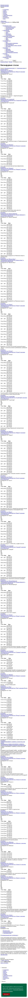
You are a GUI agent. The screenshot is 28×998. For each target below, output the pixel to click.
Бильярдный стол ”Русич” (6, 477)
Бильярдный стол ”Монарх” (7, 674)
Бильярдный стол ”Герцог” (7, 304)
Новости (5, 11)
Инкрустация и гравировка (12, 43)
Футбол (7, 54)
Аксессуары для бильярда (9, 36)
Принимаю (6, 994)
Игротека (5, 53)
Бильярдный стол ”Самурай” (7, 545)
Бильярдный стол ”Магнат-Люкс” (8, 259)
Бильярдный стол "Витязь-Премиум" (9, 581)
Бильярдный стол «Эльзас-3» (7, 863)
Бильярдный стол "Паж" (6, 687)
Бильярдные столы (7, 25)
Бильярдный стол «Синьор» (7, 757)
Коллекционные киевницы (12, 52)
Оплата (4, 13)
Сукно (7, 58)
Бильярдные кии (6, 40)
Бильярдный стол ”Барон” (6, 512)
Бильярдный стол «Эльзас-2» (7, 778)
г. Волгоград (3, 21)
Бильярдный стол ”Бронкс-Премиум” (9, 213)
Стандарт (8, 31)
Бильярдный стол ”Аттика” (7, 351)
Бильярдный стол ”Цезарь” (7, 614)
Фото (4, 18)
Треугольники (9, 37)
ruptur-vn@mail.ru (4, 962)
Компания (4, 967)
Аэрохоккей (8, 56)
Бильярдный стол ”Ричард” (7, 714)
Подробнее (3, 98)
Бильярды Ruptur (4, 61)
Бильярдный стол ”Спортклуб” (7, 99)
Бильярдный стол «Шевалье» (7, 842)
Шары (7, 39)
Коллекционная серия (10, 26)
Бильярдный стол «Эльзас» (7, 915)
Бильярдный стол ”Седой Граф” (8, 396)
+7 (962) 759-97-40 (5, 22)
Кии (7, 42)
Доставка (5, 14)
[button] (3, 21)
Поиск (14, 60)
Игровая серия (9, 29)
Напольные (8, 50)
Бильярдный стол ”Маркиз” (7, 431)
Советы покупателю (7, 15)
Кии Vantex (8, 46)
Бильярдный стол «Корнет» (7, 876)
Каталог (10, 61)
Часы (7, 38)
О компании (6, 9)
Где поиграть (6, 17)
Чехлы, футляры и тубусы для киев (13, 45)
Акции (4, 10)
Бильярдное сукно (7, 57)
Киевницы (5, 47)
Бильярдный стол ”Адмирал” (7, 651)
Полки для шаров (9, 51)
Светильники (6, 30)
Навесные (8, 49)
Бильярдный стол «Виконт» (7, 811)
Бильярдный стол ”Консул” (7, 70)
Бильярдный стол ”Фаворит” (7, 168)
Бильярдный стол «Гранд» (6, 791)
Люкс (7, 32)
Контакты (5, 16)
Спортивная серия (10, 28)
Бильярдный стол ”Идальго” (7, 144)
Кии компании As (10, 44)
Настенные (8, 33)
